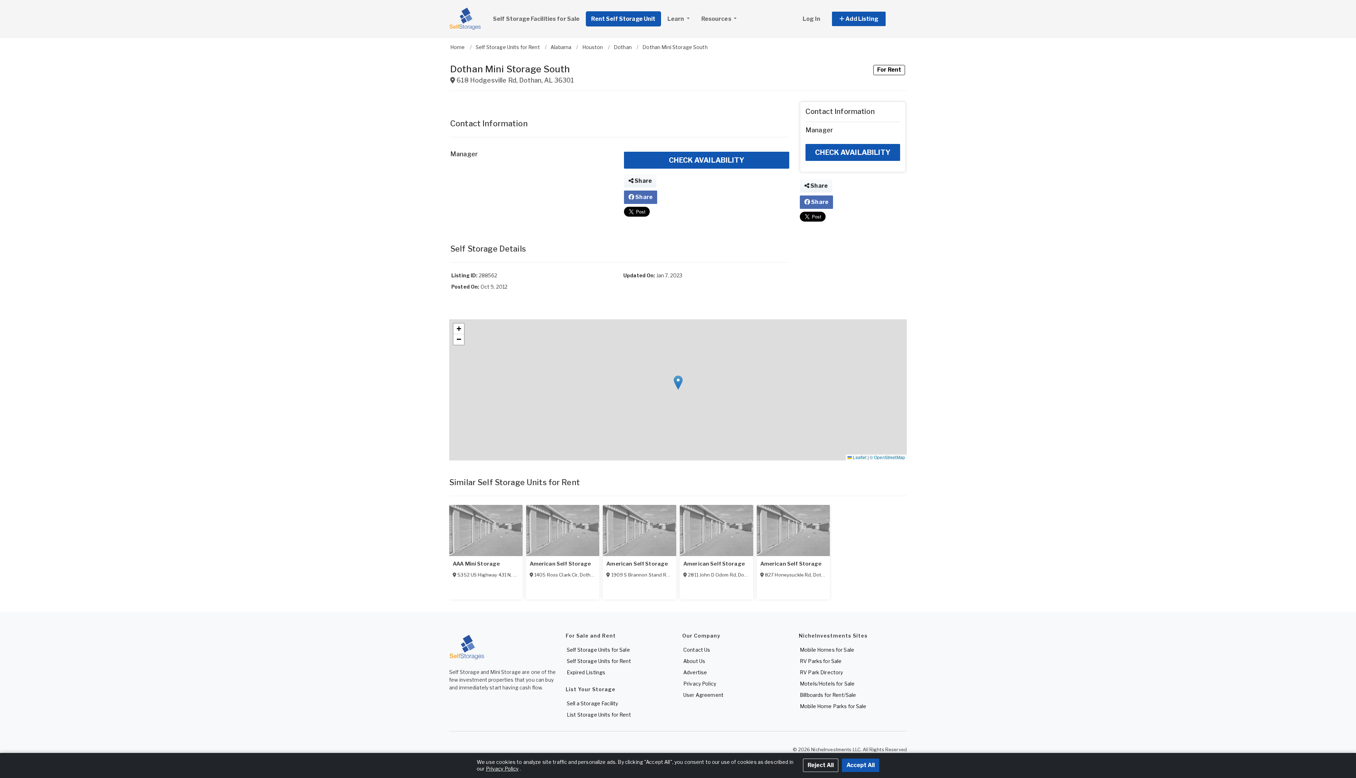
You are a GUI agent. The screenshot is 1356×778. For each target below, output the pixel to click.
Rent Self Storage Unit (623, 19)
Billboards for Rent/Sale (828, 695)
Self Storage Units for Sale (598, 650)
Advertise (695, 672)
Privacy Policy (699, 684)
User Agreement (703, 695)
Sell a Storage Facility (592, 703)
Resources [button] (716, 19)
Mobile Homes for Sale (827, 650)
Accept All (860, 765)
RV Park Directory (821, 672)
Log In (811, 19)
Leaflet (859, 457)
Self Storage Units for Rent (599, 661)
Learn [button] (676, 19)
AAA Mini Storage (476, 564)
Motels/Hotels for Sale (827, 684)
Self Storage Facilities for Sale (536, 19)
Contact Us (696, 650)
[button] (867, 18)
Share (643, 180)
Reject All (821, 765)
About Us (694, 661)
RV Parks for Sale (820, 661)
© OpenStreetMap (887, 457)
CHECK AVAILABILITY (706, 160)
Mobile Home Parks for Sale (833, 706)
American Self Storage (560, 564)
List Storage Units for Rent (599, 715)
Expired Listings (586, 672)
